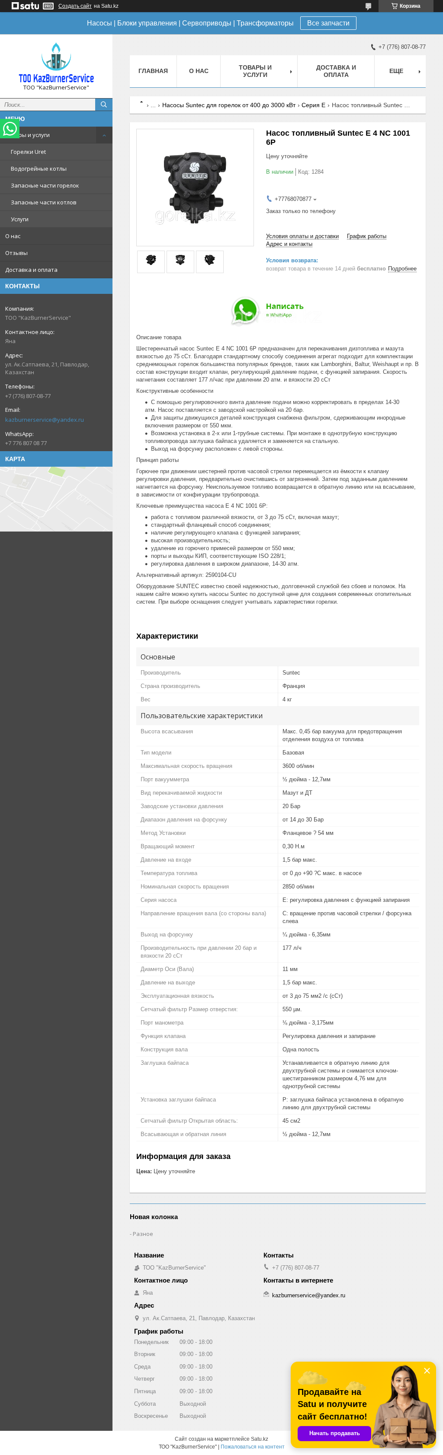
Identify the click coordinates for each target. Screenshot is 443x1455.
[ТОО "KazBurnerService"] (56, 62)
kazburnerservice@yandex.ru (44, 419)
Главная (153, 70)
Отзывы (16, 253)
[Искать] (103, 104)
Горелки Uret (28, 152)
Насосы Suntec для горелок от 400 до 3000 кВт (228, 105)
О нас (12, 236)
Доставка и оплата (31, 270)
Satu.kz (259, 1439)
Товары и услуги (27, 135)
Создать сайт (75, 6)
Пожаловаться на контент (253, 1447)
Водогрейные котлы (39, 168)
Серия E (313, 105)
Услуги (20, 219)
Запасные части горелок (45, 185)
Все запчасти (328, 23)
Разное (143, 1234)
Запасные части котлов (44, 202)
